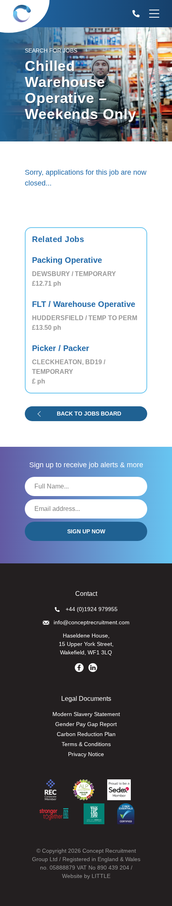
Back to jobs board (89, 413)
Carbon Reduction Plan (86, 734)
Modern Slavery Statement (86, 714)
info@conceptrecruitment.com (92, 622)
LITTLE (101, 876)
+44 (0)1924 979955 (92, 609)
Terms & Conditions (86, 744)
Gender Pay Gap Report (86, 724)
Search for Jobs (51, 50)
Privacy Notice (86, 754)
